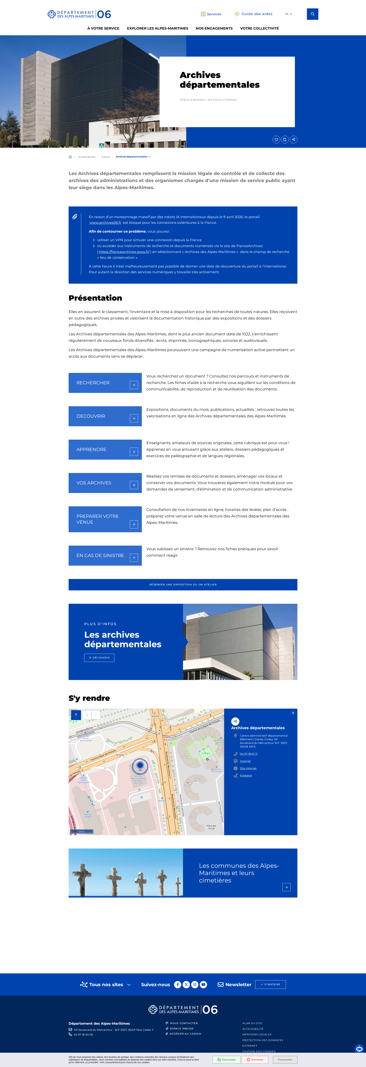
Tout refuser (257, 1059)
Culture (105, 156)
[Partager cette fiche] (235, 721)
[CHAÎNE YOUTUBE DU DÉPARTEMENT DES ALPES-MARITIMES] (203, 984)
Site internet (248, 768)
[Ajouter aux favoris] (276, 139)
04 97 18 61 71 (249, 753)
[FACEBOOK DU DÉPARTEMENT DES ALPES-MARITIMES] (177, 984)
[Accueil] (70, 157)
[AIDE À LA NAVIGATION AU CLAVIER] (76, 715)
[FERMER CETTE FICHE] (293, 713)
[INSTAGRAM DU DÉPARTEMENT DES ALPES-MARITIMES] (195, 984)
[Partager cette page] (293, 139)
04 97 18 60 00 (83, 1034)
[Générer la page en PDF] (285, 139)
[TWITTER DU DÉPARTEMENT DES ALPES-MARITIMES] (186, 984)
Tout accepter (229, 1059)
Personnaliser (285, 1059)
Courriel (245, 761)
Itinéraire (246, 775)
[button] (312, 14)
